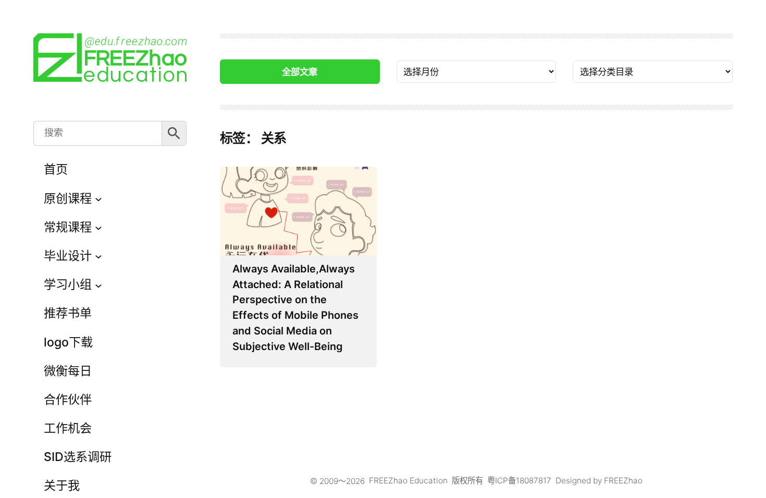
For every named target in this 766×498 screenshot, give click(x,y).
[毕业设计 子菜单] (98, 256)
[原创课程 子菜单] (98, 198)
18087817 (533, 480)
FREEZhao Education (408, 480)
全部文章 (299, 71)
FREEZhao (623, 480)
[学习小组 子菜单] (98, 285)
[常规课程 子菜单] (98, 227)
